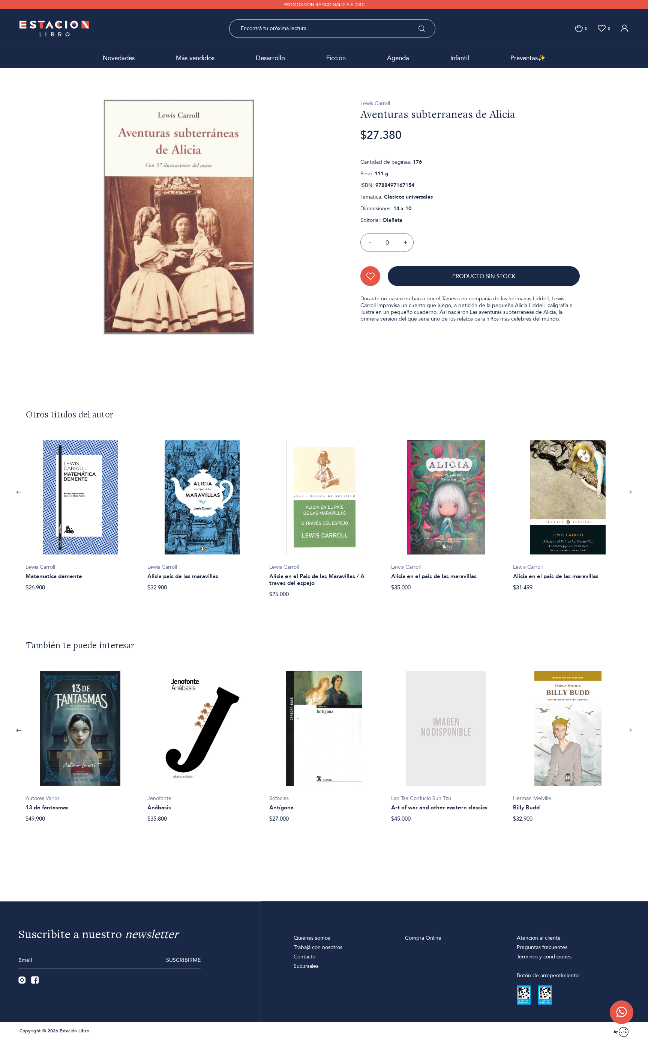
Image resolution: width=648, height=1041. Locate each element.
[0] (579, 28)
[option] (80, 512)
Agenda (398, 58)
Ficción (336, 58)
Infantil (459, 58)
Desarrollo (270, 58)
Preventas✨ (528, 58)
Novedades (119, 58)
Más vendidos (195, 58)
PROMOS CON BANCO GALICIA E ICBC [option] (324, 5)
